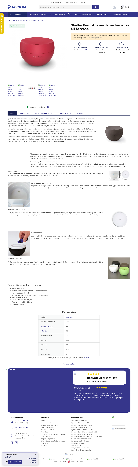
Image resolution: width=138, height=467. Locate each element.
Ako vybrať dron (76, 445)
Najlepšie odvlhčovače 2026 (80, 423)
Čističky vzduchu (74, 14)
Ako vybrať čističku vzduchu (80, 448)
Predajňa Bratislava (57, 2)
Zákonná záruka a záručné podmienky (53, 441)
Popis (12, 113)
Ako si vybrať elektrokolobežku (81, 450)
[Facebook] (12, 443)
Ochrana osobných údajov (49, 425)
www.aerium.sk (42, 459)
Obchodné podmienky (48, 427)
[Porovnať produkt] (114, 8)
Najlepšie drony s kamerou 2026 (81, 434)
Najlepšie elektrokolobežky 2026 (81, 425)
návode (86, 357)
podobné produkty (95, 37)
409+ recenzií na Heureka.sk (97, 381)
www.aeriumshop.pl (77, 461)
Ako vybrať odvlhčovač (78, 443)
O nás (43, 421)
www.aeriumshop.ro (105, 459)
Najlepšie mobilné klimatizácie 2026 (82, 430)
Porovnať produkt (69, 364)
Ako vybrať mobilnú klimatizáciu (81, 441)
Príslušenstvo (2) (64, 113)
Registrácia (44, 445)
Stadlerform (70, 317)
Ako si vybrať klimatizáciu (79, 421)
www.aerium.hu (60, 459)
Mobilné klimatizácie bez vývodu (81, 439)
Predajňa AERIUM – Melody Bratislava (53, 434)
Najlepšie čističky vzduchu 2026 (81, 427)
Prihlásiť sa (44, 443)
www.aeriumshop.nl (79, 459)
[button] (124, 7)
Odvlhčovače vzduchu (57, 14)
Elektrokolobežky (88, 14)
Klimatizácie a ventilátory (38, 14)
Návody (80, 113)
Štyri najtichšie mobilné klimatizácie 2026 (84, 432)
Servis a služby (46, 436)
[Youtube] (16, 443)
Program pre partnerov (48, 439)
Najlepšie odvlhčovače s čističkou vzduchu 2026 (86, 436)
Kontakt (82, 2)
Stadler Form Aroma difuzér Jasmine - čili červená (28, 21)
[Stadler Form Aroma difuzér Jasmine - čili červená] (37, 51)
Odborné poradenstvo (121, 14)
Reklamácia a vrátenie (48, 430)
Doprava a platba (71, 2)
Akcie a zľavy (102, 14)
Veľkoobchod (45, 432)
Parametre (24, 113)
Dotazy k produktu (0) (43, 113)
